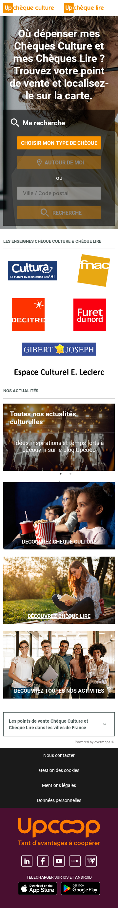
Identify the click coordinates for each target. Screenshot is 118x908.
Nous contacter (59, 755)
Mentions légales (59, 785)
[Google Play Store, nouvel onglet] (80, 888)
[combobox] (59, 193)
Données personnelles (59, 800)
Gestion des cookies (59, 770)
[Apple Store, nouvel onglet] (37, 888)
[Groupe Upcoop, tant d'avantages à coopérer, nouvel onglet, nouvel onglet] (59, 832)
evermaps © (104, 742)
